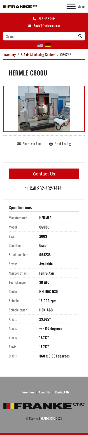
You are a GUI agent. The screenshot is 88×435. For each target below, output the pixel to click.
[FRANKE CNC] (44, 405)
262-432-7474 (47, 18)
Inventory (28, 392)
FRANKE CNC (48, 418)
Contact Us (44, 174)
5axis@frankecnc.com (46, 25)
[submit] (80, 36)
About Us (45, 392)
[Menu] (71, 6)
